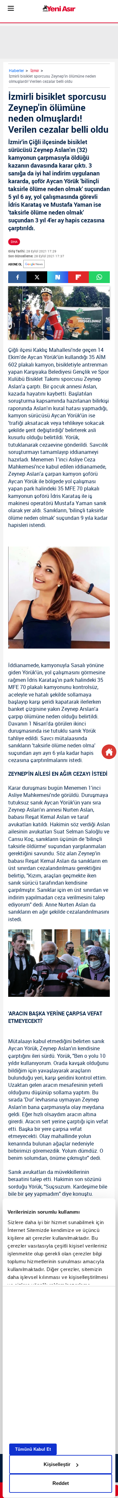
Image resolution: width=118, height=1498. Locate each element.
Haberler (16, 70)
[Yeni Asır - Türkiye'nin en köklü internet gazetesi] (59, 8)
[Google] (34, 264)
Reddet (60, 1483)
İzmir (34, 70)
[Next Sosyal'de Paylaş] (57, 277)
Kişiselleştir (57, 1464)
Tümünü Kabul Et (33, 1449)
